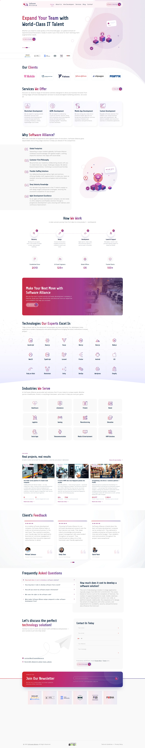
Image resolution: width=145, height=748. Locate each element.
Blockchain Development (63, 726)
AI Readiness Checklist (108, 734)
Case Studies (106, 729)
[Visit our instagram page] (68, 712)
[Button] (116, 678)
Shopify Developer (84, 734)
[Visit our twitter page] (72, 712)
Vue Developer (83, 732)
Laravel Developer (84, 737)
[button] (78, 638)
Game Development (62, 734)
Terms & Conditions (107, 744)
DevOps (58, 737)
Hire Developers (68, 4)
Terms (104, 660)
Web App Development (63, 732)
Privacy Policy (98, 660)
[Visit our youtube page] (77, 712)
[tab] (48, 580)
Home (52, 4)
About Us (59, 4)
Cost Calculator (106, 732)
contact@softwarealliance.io (34, 658)
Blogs (103, 726)
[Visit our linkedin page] (82, 712)
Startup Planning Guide (109, 737)
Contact (90, 4)
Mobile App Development (63, 729)
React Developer (84, 729)
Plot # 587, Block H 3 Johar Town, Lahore (38, 662)
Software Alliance (33, 744)
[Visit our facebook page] (63, 712)
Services (78, 4)
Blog (84, 4)
